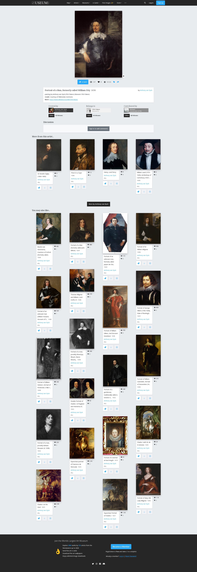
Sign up (160, 3)
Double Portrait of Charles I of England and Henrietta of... (77, 403)
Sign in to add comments (98, 129)
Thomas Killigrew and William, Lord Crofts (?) (76, 297)
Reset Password (130, 556)
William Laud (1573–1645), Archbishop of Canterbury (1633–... (144, 175)
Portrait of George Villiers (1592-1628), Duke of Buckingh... (143, 310)
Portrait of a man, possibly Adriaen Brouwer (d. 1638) (43, 445)
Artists (76, 3)
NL (39, 182)
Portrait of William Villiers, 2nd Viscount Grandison (111, 333)
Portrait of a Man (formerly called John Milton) (78, 247)
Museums (85, 3)
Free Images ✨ (107, 3)
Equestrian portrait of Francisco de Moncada (77, 464)
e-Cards (95, 3)
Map (68, 3)
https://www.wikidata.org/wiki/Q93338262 (63, 100)
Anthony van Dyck (146, 90)
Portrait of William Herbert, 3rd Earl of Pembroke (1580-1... (44, 385)
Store (119, 3)
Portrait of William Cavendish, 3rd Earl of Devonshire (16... (143, 381)
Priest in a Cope (76, 173)
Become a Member (121, 546)
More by (98, 204)
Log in (151, 3)
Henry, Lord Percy (110, 172)
